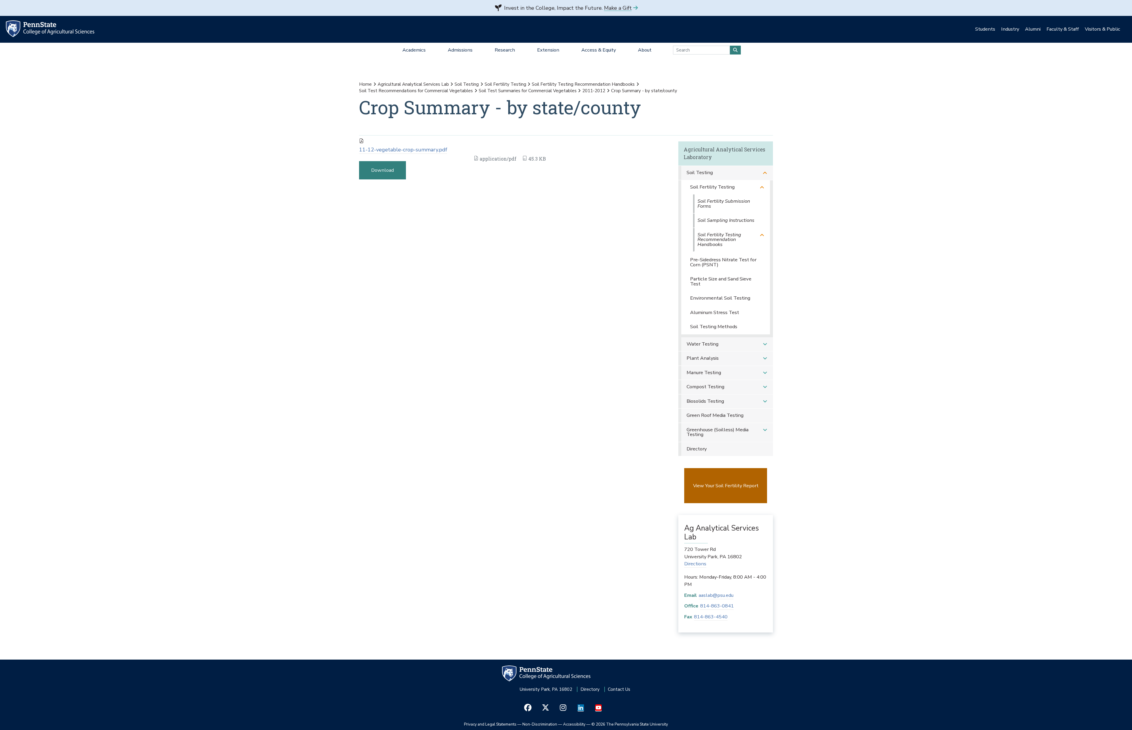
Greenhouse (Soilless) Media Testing (717, 432)
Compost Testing (705, 386)
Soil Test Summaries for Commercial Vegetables (528, 91)
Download (382, 170)
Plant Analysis (703, 358)
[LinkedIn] (581, 708)
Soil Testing (467, 84)
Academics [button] (414, 50)
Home (365, 84)
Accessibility (574, 724)
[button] (765, 173)
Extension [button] (548, 50)
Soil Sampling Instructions (725, 220)
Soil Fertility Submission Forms (723, 203)
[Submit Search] (735, 50)
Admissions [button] (460, 50)
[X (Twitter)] (545, 708)
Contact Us (619, 689)
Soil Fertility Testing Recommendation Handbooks (583, 84)
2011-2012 (593, 91)
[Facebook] (528, 708)
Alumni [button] (1033, 29)
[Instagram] (563, 708)
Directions (695, 563)
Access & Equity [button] (598, 50)
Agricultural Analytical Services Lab (413, 84)
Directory (697, 448)
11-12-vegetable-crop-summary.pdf (403, 149)
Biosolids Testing (705, 401)
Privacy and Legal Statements (490, 724)
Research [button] (505, 50)
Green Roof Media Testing (715, 415)
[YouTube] (598, 708)
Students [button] (985, 29)
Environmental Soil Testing (720, 298)
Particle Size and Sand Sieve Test (720, 281)
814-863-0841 (717, 605)
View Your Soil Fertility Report (725, 485)
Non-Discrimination (539, 724)
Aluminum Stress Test (714, 312)
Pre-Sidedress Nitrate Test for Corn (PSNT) (723, 262)
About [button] (644, 50)
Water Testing (702, 344)
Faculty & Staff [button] (1063, 29)
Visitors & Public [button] (1102, 29)
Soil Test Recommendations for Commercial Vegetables (416, 91)
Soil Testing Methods (713, 326)
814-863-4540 (711, 616)
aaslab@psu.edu (716, 595)
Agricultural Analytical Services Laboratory (724, 153)
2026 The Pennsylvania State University (629, 724)
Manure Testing (704, 372)
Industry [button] (1010, 29)
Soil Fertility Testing (505, 84)
